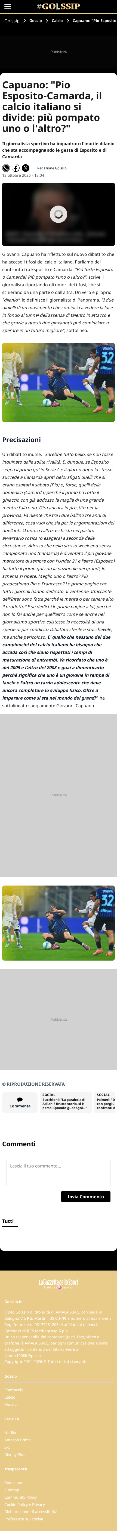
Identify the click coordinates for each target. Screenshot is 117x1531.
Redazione (13, 1482)
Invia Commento (86, 1197)
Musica (10, 1404)
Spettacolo (13, 1389)
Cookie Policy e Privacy (24, 1504)
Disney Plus (14, 1454)
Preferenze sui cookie (23, 1518)
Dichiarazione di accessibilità (30, 1511)
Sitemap (11, 1489)
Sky (7, 1447)
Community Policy (20, 1497)
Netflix (10, 1432)
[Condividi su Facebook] (16, 168)
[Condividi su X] (25, 168)
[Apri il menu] (7, 6)
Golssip (12, 21)
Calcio (57, 20)
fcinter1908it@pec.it (22, 1355)
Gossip (35, 20)
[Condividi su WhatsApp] (6, 168)
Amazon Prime (17, 1439)
